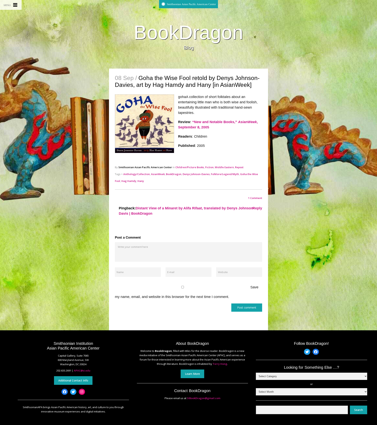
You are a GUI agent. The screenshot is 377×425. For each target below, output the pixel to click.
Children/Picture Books (189, 167)
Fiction (209, 167)
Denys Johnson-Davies (196, 174)
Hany (140, 181)
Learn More (192, 374)
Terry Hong (220, 364)
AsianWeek (158, 174)
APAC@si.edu (82, 370)
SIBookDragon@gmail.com (203, 398)
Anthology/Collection (136, 174)
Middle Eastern (224, 167)
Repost (239, 167)
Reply (257, 208)
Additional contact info (73, 380)
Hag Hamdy (128, 181)
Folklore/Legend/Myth (225, 174)
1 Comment (255, 198)
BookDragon (188, 32)
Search (358, 410)
